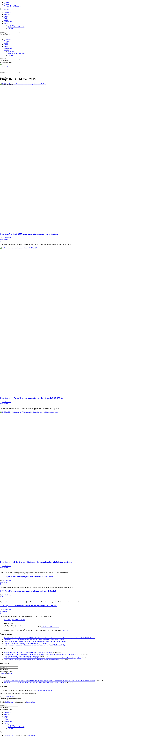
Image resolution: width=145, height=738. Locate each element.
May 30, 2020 (67, 630)
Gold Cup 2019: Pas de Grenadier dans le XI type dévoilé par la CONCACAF (31, 398)
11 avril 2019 (4, 611)
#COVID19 (7, 620)
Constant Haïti (30, 702)
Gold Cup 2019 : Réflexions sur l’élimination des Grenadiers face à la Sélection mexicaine (36, 562)
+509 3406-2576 (10, 697)
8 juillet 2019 (4, 239)
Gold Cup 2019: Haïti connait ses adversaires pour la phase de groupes (28, 606)
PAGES (6, 23)
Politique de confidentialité (12, 6)
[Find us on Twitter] (1, 732)
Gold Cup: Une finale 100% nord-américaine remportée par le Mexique (29, 234)
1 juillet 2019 (4, 582)
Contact (6, 2)
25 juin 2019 (4, 597)
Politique (6, 14)
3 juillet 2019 (4, 567)
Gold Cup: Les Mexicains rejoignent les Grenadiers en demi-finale (26, 577)
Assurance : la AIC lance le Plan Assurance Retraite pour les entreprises (26, 643)
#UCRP (22, 620)
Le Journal (7, 13)
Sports (6, 20)
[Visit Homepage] (5, 9)
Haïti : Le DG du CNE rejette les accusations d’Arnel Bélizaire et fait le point (28, 652)
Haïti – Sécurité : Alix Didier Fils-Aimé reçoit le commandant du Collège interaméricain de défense (34, 641)
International (8, 21)
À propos (7, 4)
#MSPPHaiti (16, 620)
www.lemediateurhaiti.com (43, 690)
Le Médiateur (6, 238)
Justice (6, 18)
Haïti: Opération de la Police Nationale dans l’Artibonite (21, 656)
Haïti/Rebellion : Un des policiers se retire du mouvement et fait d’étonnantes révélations (31, 659)
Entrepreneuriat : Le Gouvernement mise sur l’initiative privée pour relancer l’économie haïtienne (34, 639)
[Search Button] (19, 32)
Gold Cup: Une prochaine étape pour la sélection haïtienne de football (28, 591)
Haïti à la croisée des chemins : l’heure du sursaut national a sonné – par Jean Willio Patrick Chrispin (35, 645)
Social (6, 16)
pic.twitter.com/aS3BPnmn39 (50, 627)
